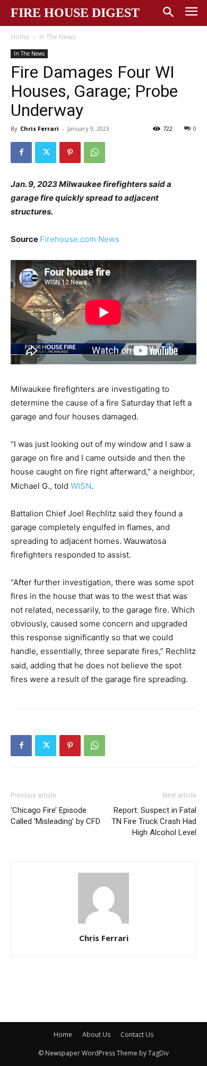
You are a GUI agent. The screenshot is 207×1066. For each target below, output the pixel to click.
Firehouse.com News (79, 239)
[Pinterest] (70, 152)
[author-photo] (103, 923)
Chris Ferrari (39, 128)
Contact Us (136, 1034)
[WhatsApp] (94, 152)
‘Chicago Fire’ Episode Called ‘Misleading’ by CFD (55, 815)
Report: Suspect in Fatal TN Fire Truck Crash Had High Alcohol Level (153, 821)
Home (20, 36)
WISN (81, 486)
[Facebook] (21, 152)
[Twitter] (45, 152)
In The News (57, 36)
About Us (96, 1034)
